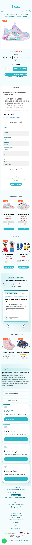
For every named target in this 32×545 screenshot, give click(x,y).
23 (6, 57)
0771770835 (17, 517)
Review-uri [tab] (16, 169)
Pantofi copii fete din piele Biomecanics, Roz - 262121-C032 (9, 215)
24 (10, 57)
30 (21, 57)
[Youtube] (14, 507)
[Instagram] (20, 507)
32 (28, 57)
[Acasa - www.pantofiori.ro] (16, 6)
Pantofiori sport (8, 164)
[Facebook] (11, 507)
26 (14, 57)
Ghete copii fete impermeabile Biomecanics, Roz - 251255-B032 (9, 352)
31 (25, 57)
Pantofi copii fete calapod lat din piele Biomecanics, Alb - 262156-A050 (23, 215)
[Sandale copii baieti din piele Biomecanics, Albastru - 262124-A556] (23, 344)
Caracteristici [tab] (16, 122)
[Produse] (2, 11)
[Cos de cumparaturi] (26, 11)
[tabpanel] (16, 34)
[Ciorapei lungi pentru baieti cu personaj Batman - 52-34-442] (23, 246)
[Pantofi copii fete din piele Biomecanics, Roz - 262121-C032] (8, 206)
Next (29, 35)
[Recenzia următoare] (23, 326)
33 (15, 60)
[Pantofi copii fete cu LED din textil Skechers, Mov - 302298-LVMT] (16, 34)
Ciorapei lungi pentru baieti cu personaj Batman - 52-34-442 (23, 255)
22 (3, 57)
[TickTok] (17, 507)
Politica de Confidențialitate (17, 499)
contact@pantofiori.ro (17, 520)
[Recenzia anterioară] (8, 326)
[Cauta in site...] (30, 11)
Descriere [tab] (16, 87)
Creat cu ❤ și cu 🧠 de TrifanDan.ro (13, 540)
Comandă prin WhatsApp (19, 74)
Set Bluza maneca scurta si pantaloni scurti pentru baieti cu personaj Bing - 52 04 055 (8, 255)
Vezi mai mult (8, 114)
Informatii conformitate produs (11, 117)
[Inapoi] (1, 15)
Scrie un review (16, 184)
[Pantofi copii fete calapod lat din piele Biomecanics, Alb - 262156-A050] (23, 206)
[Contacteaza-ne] (22, 11)
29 (17, 57)
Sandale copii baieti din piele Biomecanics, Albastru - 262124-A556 (23, 352)
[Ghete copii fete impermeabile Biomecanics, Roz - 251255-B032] (8, 344)
